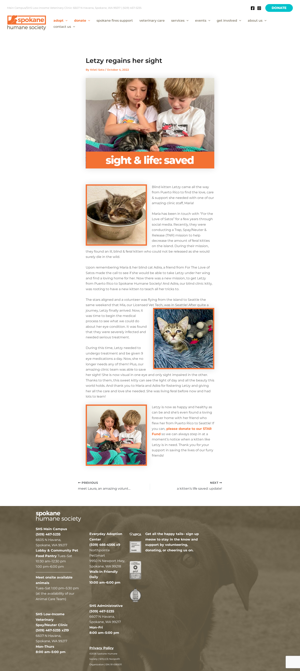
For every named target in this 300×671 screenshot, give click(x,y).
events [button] (200, 20)
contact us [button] (62, 27)
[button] (279, 8)
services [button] (177, 20)
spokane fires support (115, 20)
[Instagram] (259, 8)
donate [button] (80, 20)
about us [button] (255, 20)
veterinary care (152, 20)
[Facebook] (253, 8)
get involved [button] (227, 20)
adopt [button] (58, 20)
